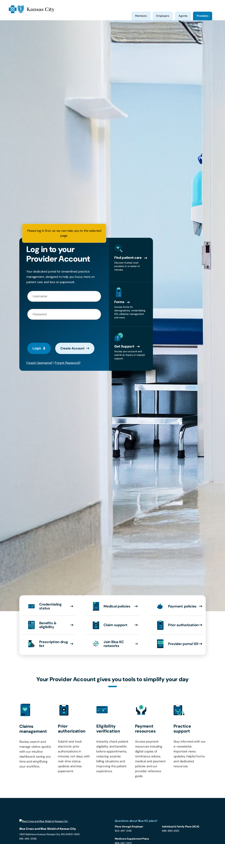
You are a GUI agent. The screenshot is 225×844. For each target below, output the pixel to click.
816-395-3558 (28, 838)
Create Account (72, 348)
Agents (183, 16)
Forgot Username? (39, 363)
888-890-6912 (170, 830)
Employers (162, 16)
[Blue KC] (31, 12)
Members (141, 16)
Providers (202, 16)
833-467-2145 (123, 830)
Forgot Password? (68, 363)
